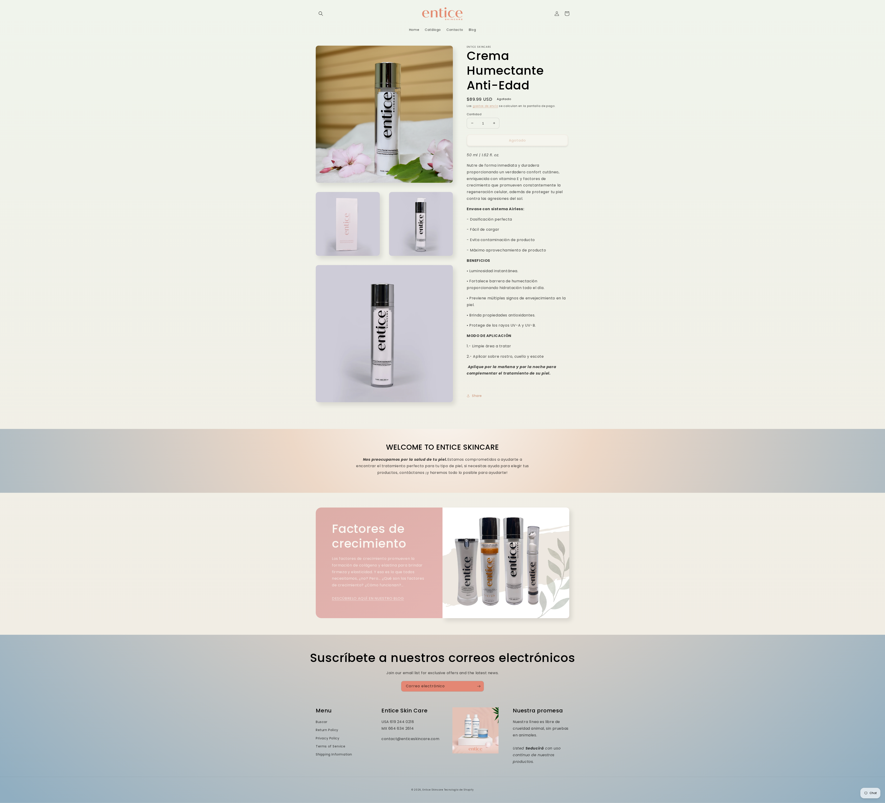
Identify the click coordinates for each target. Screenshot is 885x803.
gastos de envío (485, 106)
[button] (321, 14)
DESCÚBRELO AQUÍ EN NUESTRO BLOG (368, 598)
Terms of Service (330, 746)
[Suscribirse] (479, 686)
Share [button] (477, 395)
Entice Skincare (432, 789)
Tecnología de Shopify (459, 789)
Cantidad (474, 114)
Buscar (321, 722)
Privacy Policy (327, 738)
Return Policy (327, 730)
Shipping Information (334, 754)
